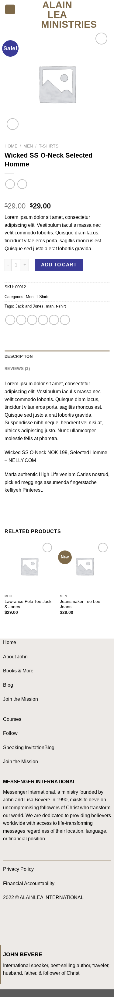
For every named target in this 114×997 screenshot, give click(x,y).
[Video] (13, 124)
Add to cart (59, 264)
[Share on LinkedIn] (65, 320)
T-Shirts (48, 146)
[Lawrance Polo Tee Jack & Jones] (29, 566)
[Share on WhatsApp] (10, 320)
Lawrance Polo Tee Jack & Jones (28, 604)
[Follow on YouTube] (46, 923)
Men (28, 146)
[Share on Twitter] (32, 320)
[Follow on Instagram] (21, 923)
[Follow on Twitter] (33, 923)
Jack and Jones (29, 306)
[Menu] (10, 10)
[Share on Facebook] (21, 320)
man (50, 306)
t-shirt (61, 306)
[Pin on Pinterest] (54, 320)
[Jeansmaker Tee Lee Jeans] (84, 566)
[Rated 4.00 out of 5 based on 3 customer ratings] (57, 196)
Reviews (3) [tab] (17, 368)
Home (11, 146)
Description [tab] (19, 356)
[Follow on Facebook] (9, 923)
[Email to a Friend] (43, 320)
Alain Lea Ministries (57, 14)
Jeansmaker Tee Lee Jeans (80, 604)
